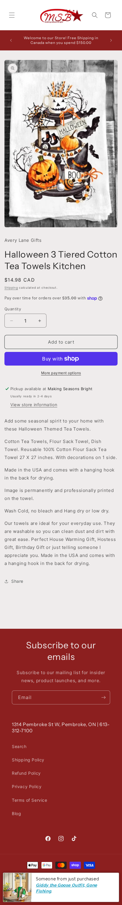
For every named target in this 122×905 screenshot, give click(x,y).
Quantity (12, 309)
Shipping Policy (28, 759)
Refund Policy (26, 773)
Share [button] (17, 581)
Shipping (11, 287)
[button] (11, 15)
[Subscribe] (103, 697)
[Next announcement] (111, 40)
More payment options (61, 373)
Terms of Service (29, 800)
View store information (33, 404)
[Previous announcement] (10, 40)
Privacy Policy (26, 786)
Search (19, 746)
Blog (16, 813)
